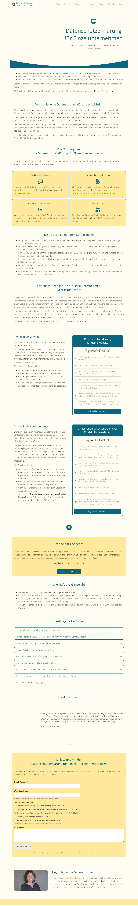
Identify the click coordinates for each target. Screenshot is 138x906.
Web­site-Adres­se (21, 789)
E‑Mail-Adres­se (21, 780)
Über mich (111, 4)
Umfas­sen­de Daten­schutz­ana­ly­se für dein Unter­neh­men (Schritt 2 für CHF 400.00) (50, 807)
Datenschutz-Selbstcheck (74, 4)
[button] (69, 630)
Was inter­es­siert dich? (24, 801)
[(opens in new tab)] (31, 878)
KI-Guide (100, 4)
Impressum (64, 900)
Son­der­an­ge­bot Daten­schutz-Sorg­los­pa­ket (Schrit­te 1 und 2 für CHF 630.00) (47, 811)
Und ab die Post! (23, 845)
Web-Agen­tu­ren (104, 91)
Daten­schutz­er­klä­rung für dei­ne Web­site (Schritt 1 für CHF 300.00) (43, 804)
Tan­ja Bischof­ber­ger (73, 876)
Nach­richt (19, 826)
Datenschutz (73, 900)
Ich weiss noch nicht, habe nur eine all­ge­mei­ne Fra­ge (38, 818)
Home (58, 4)
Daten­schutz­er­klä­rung (86, 851)
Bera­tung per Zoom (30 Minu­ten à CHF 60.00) (35, 815)
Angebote (90, 4)
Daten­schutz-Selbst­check (48, 79)
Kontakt (122, 4)
